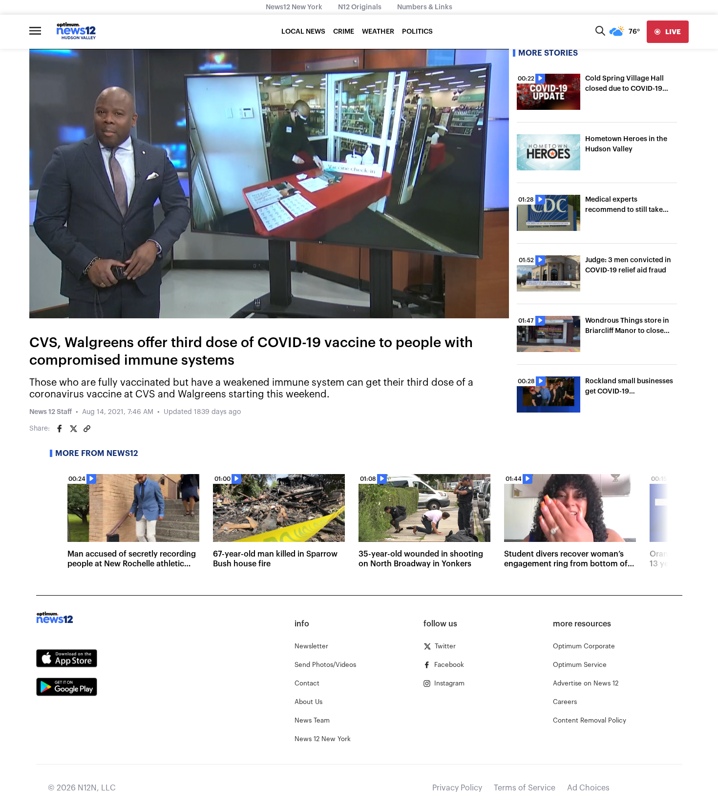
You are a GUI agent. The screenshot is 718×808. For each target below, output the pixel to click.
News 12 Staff (50, 412)
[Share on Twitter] (73, 429)
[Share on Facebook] (59, 429)
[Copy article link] (87, 429)
